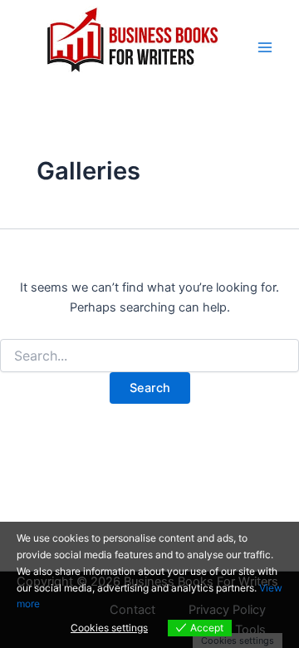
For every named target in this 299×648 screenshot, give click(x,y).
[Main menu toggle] (265, 47)
